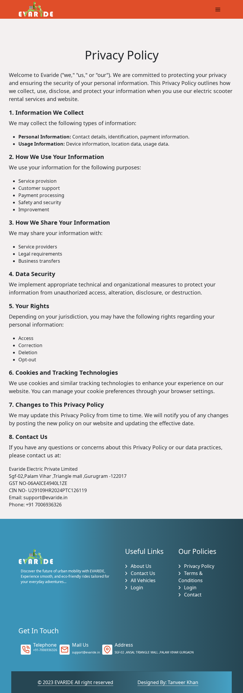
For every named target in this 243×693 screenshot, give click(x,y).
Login (136, 587)
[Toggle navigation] (218, 9)
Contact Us (142, 573)
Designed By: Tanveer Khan (168, 682)
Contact (192, 594)
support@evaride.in (86, 652)
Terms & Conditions (190, 577)
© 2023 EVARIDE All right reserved (75, 682)
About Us (140, 566)
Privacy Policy (198, 566)
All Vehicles (143, 580)
